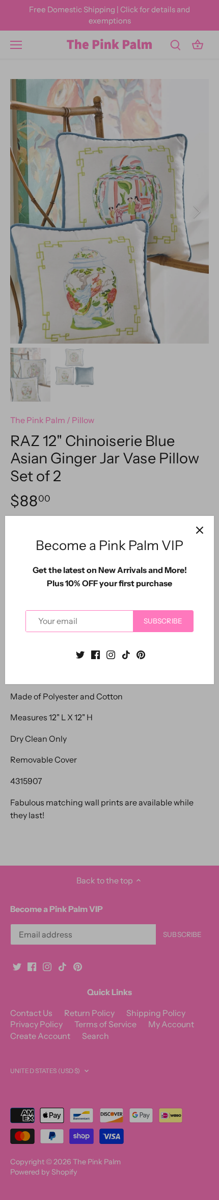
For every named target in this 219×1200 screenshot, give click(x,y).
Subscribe (163, 621)
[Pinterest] (140, 654)
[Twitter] (80, 654)
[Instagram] (110, 654)
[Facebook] (95, 654)
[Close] (199, 530)
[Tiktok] (126, 654)
